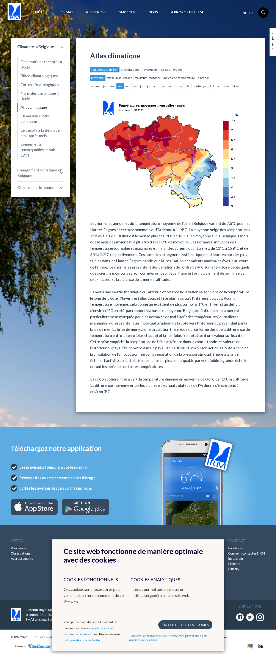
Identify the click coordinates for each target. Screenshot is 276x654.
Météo (41, 12)
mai (135, 86)
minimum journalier (119, 78)
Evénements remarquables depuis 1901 (38, 149)
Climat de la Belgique (35, 46)
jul (149, 86)
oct (171, 86)
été (212, 86)
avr (127, 86)
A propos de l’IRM (187, 12)
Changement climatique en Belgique (39, 173)
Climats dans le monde (35, 187)
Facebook (235, 548)
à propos (204, 78)
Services (127, 12)
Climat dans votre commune (35, 119)
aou (156, 86)
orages (177, 69)
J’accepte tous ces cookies (185, 625)
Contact (236, 540)
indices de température (179, 78)
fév (112, 86)
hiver (235, 86)
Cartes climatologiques (39, 84)
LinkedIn (234, 564)
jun (142, 86)
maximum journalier (148, 78)
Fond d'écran (273, 42)
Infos (153, 12)
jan (105, 86)
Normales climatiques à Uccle (39, 96)
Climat (66, 12)
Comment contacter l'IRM (246, 553)
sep (164, 86)
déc (187, 86)
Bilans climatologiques (39, 75)
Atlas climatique (33, 107)
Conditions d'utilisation (50, 637)
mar (120, 86)
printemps (200, 86)
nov (179, 86)
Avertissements (22, 558)
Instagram (235, 558)
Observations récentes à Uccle (41, 64)
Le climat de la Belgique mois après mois (40, 133)
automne (223, 86)
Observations (20, 553)
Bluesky (233, 569)
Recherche (96, 12)
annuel (96, 86)
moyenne (97, 78)
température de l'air (104, 69)
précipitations (130, 69)
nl (245, 13)
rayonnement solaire (157, 69)
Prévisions (18, 548)
